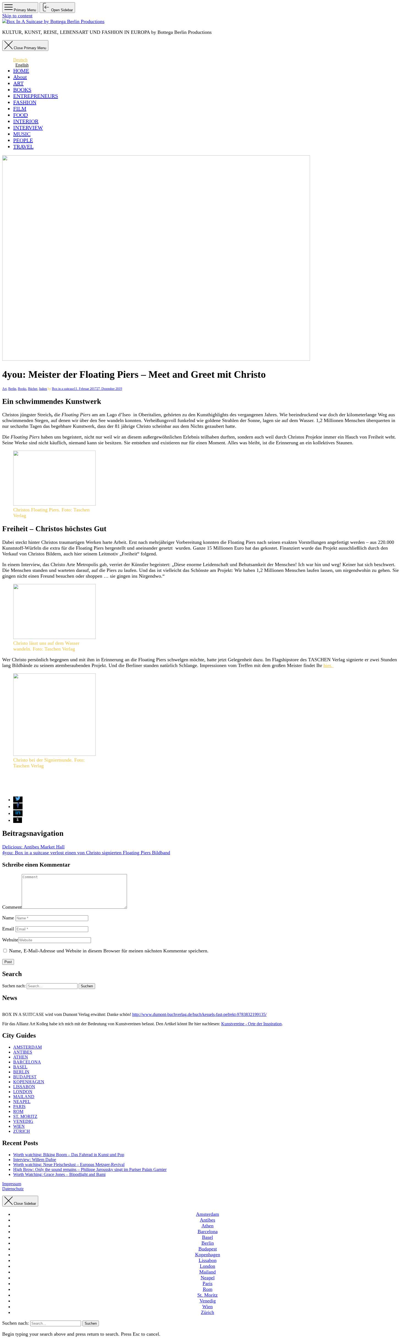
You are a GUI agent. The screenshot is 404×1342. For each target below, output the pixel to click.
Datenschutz (13, 1188)
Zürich (21, 1131)
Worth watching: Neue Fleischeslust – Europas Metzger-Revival (68, 1164)
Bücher (32, 389)
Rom (18, 1111)
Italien (43, 389)
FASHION (24, 102)
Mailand (23, 1096)
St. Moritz (25, 1116)
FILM (19, 109)
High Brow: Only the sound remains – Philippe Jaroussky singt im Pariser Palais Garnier (90, 1169)
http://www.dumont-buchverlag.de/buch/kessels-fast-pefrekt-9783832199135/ (199, 1014)
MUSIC (22, 134)
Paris (19, 1106)
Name (8, 918)
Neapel (22, 1101)
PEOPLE (23, 140)
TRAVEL (23, 147)
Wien (19, 1126)
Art (4, 389)
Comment (12, 907)
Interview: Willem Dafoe (34, 1159)
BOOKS (22, 90)
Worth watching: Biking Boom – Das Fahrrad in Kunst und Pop (68, 1154)
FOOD (20, 115)
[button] (18, 800)
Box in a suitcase (63, 389)
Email (8, 929)
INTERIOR (25, 121)
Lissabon (24, 1086)
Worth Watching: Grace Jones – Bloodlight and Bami (59, 1174)
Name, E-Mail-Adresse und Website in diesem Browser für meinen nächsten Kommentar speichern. (109, 951)
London (22, 1091)
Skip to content (17, 15)
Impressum (11, 1183)
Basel (20, 1067)
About (20, 77)
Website (10, 940)
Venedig (23, 1121)
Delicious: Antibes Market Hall (33, 847)
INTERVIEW (28, 128)
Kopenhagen (28, 1081)
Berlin (12, 389)
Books (22, 389)
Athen (20, 1057)
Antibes (22, 1052)
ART (18, 83)
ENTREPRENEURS (35, 96)
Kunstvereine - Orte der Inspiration (251, 1023)
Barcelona (27, 1062)
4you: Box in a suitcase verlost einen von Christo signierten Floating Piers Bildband (86, 852)
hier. (328, 665)
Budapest (25, 1076)
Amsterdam (27, 1047)
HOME (21, 71)
